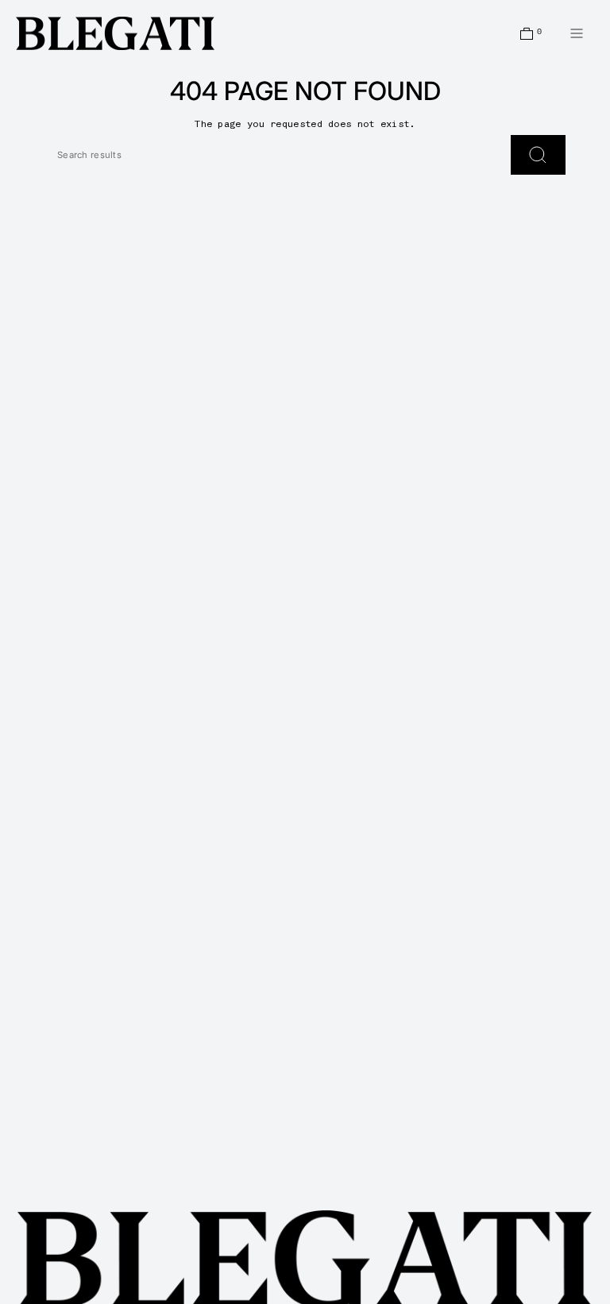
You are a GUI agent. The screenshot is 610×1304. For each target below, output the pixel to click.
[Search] (538, 155)
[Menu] (576, 33)
